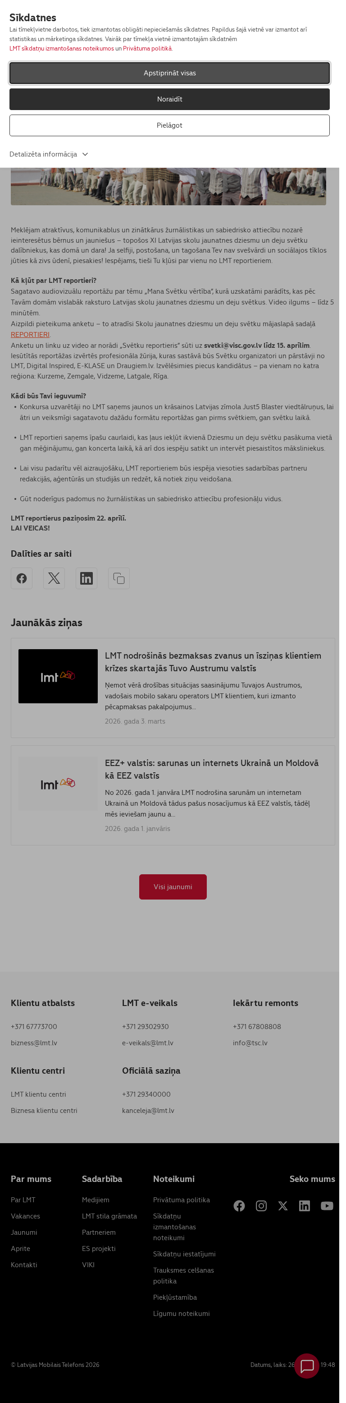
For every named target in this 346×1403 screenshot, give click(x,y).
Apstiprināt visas (170, 73)
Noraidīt (169, 99)
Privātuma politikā (147, 48)
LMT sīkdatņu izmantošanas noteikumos (61, 48)
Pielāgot (169, 125)
